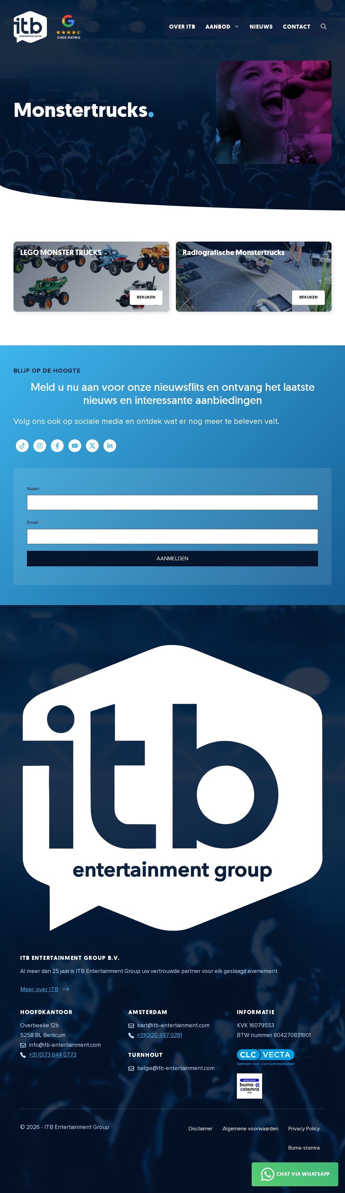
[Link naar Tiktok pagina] (22, 445)
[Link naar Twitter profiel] (92, 445)
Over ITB (182, 27)
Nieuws (261, 27)
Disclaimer (201, 1128)
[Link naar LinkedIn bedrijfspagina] (109, 445)
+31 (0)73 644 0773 (52, 1054)
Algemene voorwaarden (250, 1128)
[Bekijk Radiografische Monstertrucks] (254, 276)
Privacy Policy (304, 1128)
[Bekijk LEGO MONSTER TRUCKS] (91, 276)
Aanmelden (172, 558)
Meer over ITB (39, 989)
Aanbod (218, 27)
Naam (33, 489)
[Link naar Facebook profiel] (57, 445)
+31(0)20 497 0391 (159, 1035)
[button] (324, 27)
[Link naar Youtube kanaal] (74, 445)
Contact (297, 27)
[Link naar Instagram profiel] (39, 445)
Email (32, 522)
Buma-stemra (304, 1147)
